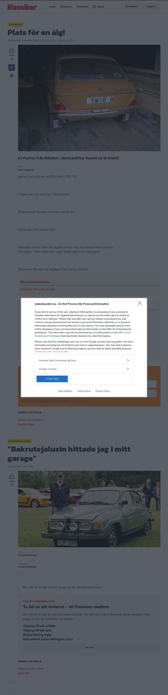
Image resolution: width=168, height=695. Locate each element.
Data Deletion (65, 391)
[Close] (141, 304)
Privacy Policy (102, 391)
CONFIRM (52, 379)
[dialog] (84, 347)
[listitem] (84, 360)
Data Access (84, 391)
